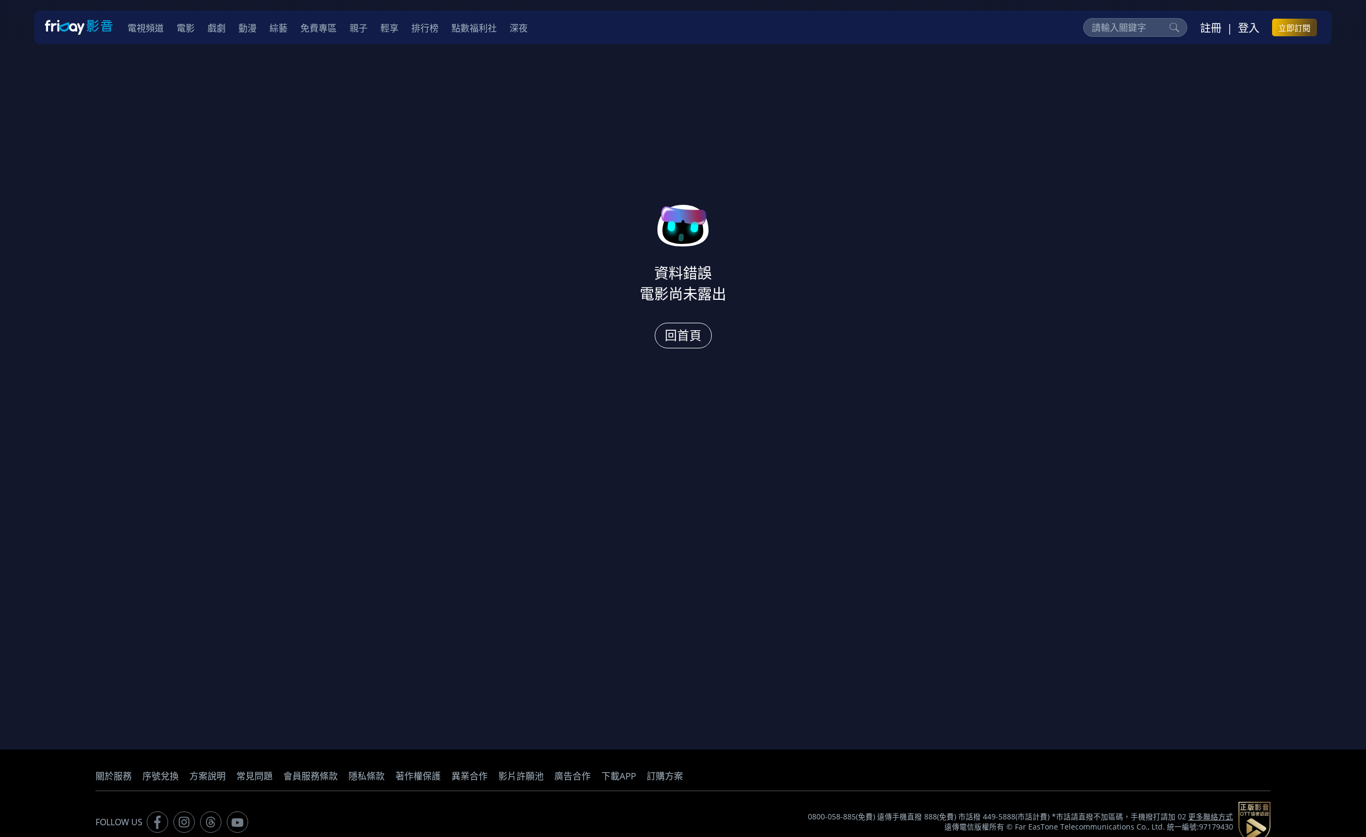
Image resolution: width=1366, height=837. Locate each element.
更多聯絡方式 (1210, 817)
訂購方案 (665, 776)
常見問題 (254, 776)
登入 (1248, 27)
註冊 (1210, 27)
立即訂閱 (1294, 27)
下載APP (618, 776)
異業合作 (469, 776)
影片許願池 (521, 776)
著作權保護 (418, 776)
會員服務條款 (310, 776)
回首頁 (683, 335)
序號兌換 (160, 776)
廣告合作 (572, 776)
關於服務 (114, 776)
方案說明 (207, 776)
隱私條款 (366, 776)
